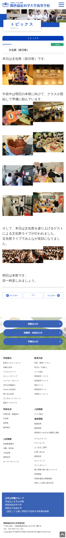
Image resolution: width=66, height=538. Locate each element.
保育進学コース (40, 389)
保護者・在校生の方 (33, 332)
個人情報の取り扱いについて (45, 469)
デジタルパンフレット (12, 398)
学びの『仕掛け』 (41, 367)
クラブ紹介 (38, 414)
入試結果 (6, 452)
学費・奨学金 (8, 448)
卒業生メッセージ (41, 394)
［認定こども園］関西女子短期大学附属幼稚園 (27, 511)
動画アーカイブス (10, 402)
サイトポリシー (40, 465)
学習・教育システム (42, 362)
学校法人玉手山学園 (14, 501)
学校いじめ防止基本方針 (44, 483)
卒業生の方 (33, 341)
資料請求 (6, 457)
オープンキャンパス (11, 461)
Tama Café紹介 (9, 389)
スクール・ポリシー (11, 380)
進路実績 (37, 428)
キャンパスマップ (10, 376)
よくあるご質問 (40, 447)
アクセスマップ (9, 371)
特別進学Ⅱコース (41, 380)
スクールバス (39, 443)
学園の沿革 (7, 367)
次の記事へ (51, 295)
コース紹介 (38, 371)
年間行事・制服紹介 (11, 414)
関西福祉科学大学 (13, 504)
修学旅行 (6, 427)
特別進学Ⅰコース (41, 376)
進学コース (38, 385)
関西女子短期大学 (13, 508)
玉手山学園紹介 (9, 385)
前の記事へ (14, 295)
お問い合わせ (39, 452)
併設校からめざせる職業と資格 (46, 432)
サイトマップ (39, 460)
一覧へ (33, 295)
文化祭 (5, 418)
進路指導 (37, 423)
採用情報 (37, 474)
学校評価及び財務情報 (43, 478)
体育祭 (5, 423)
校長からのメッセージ (12, 362)
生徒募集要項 (8, 443)
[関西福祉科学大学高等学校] (26, 3)
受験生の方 (33, 323)
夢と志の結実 (8, 394)
